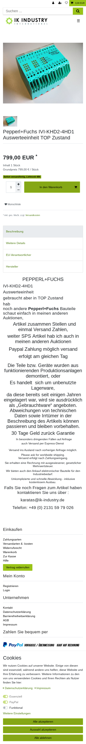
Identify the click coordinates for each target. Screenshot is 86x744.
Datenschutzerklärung (17, 611)
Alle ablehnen (43, 737)
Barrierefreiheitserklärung (19, 616)
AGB (6, 620)
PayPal (13, 702)
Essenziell (15, 696)
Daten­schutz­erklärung (19, 688)
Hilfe (6, 560)
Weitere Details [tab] (15, 243)
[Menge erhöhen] (18, 184)
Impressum (10, 624)
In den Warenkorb (51, 187)
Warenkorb (10, 552)
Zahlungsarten (12, 539)
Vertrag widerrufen (17, 567)
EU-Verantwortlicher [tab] (18, 254)
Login (6, 590)
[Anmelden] (53, 3)
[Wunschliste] (66, 3)
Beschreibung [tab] (14, 231)
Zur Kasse (9, 556)
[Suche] (78, 11)
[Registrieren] (60, 3)
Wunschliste (14, 204)
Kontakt (8, 607)
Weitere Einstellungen (17, 713)
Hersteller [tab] (12, 266)
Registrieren (10, 586)
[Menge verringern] (18, 190)
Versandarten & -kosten (18, 543)
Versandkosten (32, 215)
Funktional (16, 707)
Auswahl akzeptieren (43, 729)
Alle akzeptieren (43, 721)
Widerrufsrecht (12, 547)
